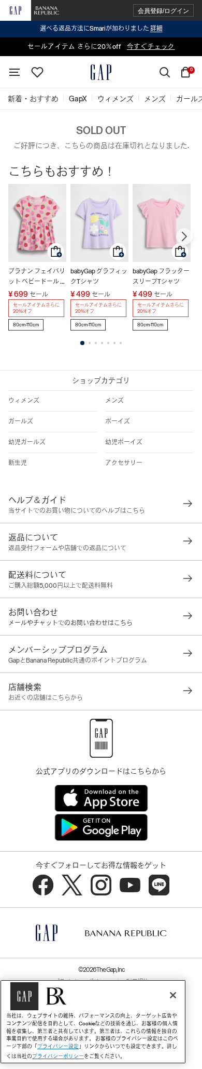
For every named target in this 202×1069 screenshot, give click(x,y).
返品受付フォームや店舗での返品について (67, 548)
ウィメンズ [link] (115, 99)
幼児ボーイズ (123, 442)
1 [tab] (82, 343)
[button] (163, 11)
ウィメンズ (23, 400)
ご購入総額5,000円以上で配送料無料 (60, 585)
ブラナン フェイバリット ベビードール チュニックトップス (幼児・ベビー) (37, 277)
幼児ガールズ (27, 442)
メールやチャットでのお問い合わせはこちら (70, 623)
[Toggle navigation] (14, 72)
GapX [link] (78, 99)
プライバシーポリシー (58, 1056)
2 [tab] (90, 343)
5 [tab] (108, 343)
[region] (93, 1022)
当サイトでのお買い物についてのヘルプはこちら (76, 510)
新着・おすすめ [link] (33, 99)
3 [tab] (96, 343)
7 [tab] (121, 343)
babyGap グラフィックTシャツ (98, 276)
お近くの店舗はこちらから (45, 698)
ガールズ (20, 421)
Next (184, 236)
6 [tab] (114, 343)
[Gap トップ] (101, 72)
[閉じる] (173, 995)
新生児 (17, 463)
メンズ (114, 400)
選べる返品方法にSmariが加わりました (101, 28)
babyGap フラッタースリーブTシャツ (161, 276)
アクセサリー (123, 463)
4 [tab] (102, 343)
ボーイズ (117, 421)
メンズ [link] (155, 99)
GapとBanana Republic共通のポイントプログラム (77, 660)
